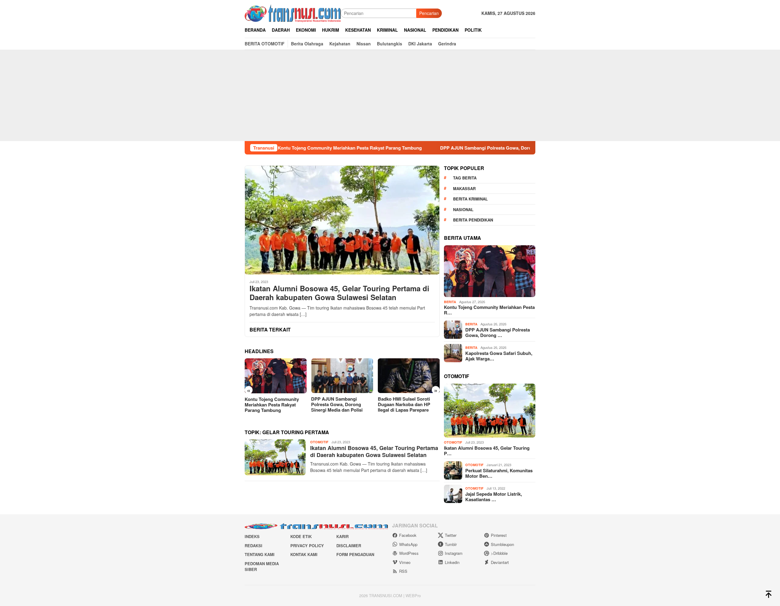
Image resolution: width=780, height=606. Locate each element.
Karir (342, 536)
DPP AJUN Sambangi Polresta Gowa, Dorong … (497, 332)
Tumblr (451, 544)
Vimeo (404, 562)
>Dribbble (499, 553)
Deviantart (500, 562)
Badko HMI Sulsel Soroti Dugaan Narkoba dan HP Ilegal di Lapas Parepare (337, 404)
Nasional (463, 209)
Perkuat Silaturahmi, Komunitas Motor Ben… (499, 473)
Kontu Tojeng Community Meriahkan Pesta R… (489, 309)
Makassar (464, 188)
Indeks (252, 536)
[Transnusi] (293, 12)
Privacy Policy (307, 545)
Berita (450, 301)
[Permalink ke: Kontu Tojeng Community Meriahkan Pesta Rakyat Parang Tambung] (489, 271)
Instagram (454, 553)
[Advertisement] (390, 95)
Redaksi (253, 545)
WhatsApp (408, 544)
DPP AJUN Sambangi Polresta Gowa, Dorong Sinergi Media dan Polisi (478, 148)
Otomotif (319, 442)
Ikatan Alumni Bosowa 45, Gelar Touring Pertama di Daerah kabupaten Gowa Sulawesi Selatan (339, 293)
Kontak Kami (303, 554)
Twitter (450, 535)
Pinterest (499, 535)
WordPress (409, 553)
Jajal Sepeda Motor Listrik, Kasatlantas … (493, 496)
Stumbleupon (502, 544)
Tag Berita (465, 178)
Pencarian (429, 13)
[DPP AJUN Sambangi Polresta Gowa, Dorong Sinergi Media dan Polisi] (276, 375)
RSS (403, 571)
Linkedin (452, 562)
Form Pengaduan (355, 554)
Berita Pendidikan (473, 220)
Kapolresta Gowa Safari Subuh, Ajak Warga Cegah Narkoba (406, 404)
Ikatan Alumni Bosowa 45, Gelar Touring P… (487, 450)
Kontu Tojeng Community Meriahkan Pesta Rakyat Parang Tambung (313, 148)
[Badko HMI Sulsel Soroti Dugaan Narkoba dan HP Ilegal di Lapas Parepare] (342, 375)
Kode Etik (301, 536)
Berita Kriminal (470, 199)
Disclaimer (348, 545)
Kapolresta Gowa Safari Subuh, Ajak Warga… (498, 355)
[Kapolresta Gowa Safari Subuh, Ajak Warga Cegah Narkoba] (409, 375)
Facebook (408, 535)
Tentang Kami (260, 554)
